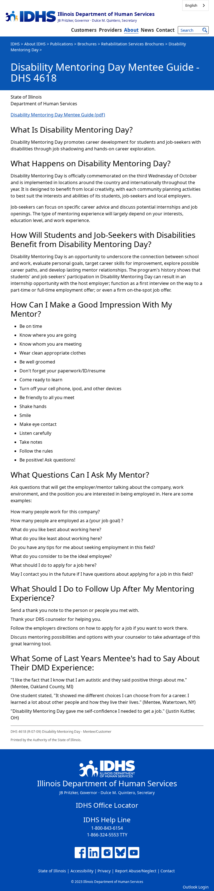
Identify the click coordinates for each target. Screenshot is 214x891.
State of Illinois (52, 870)
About (131, 30)
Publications (61, 44)
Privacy (104, 870)
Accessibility (81, 870)
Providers (110, 30)
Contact (165, 30)
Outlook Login (196, 887)
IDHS (15, 44)
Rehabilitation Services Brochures (132, 44)
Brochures (87, 44)
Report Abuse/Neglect (135, 870)
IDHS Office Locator (107, 805)
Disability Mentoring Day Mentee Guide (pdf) (58, 115)
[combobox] (195, 5)
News (147, 30)
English (191, 5)
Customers (83, 30)
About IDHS (35, 44)
